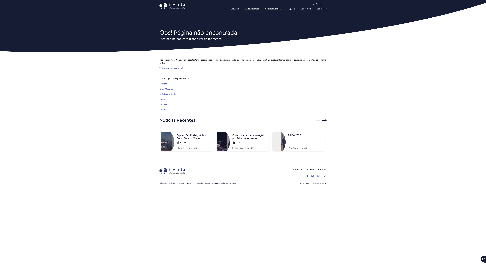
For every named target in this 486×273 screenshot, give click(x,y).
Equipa (291, 8)
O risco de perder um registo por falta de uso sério (249, 137)
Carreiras (310, 169)
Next (324, 120)
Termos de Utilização (184, 183)
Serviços (235, 8)
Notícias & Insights (273, 8)
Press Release (293, 148)
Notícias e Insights (167, 94)
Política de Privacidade (167, 183)
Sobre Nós (306, 8)
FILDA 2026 (294, 135)
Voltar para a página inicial (171, 68)
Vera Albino (184, 143)
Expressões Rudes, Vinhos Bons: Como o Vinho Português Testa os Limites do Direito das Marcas (194, 137)
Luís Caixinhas (240, 143)
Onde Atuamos (252, 8)
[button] (320, 4)
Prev (318, 120)
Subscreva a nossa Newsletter (313, 183)
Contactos (322, 8)
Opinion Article (182, 148)
